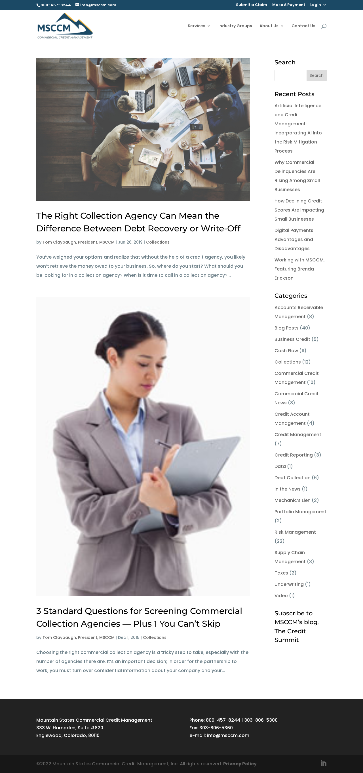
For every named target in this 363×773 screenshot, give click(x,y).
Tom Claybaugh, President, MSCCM (79, 242)
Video (281, 595)
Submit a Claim (251, 5)
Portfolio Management (300, 511)
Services (196, 26)
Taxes (281, 573)
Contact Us (303, 26)
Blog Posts (287, 328)
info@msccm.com (228, 735)
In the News (288, 489)
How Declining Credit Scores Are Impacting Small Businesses (299, 210)
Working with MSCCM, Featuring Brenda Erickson (300, 269)
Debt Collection (293, 477)
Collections (158, 242)
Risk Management (295, 532)
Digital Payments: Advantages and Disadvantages (295, 239)
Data (280, 466)
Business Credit (292, 339)
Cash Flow (286, 350)
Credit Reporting (294, 455)
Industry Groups (235, 26)
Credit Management (298, 434)
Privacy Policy (240, 764)
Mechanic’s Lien (293, 500)
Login (315, 5)
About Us (268, 26)
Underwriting (289, 584)
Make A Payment (288, 5)
